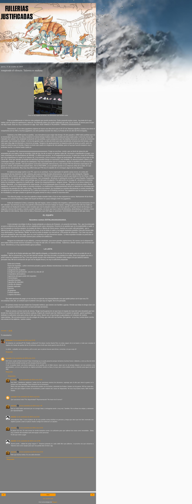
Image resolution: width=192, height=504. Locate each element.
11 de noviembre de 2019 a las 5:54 (28, 417)
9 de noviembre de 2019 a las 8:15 (28, 396)
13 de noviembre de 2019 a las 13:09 (28, 441)
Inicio (48, 494)
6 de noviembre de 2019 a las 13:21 (23, 358)
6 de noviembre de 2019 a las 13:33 (30, 379)
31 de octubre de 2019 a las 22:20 (24, 340)
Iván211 (13, 417)
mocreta (13, 379)
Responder (9, 352)
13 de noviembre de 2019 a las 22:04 (31, 452)
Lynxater (9, 358)
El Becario (9, 340)
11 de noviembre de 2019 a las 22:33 (31, 428)
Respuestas (12, 376)
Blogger (54, 502)
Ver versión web (48, 498)
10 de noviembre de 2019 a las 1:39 (30, 405)
